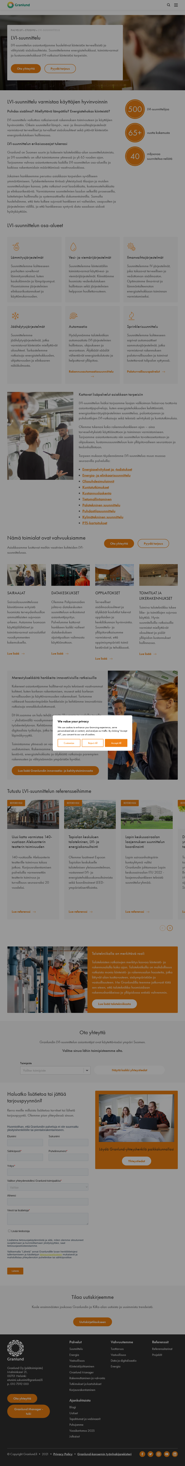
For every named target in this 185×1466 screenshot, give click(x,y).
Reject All (92, 743)
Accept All (116, 743)
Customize (69, 743)
